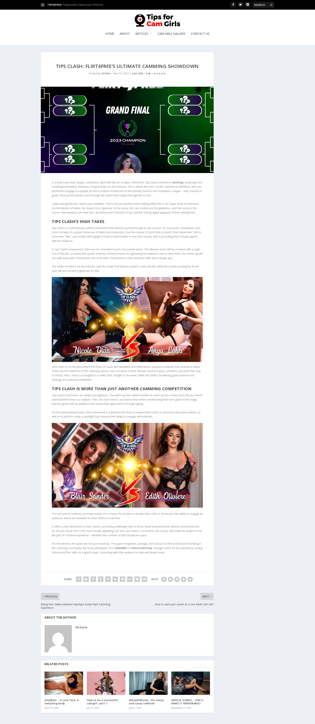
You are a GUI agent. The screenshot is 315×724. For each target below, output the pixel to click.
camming (177, 182)
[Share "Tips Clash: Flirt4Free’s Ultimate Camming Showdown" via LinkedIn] (115, 579)
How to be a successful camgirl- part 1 (102, 701)
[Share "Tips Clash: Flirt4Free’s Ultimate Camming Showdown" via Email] (137, 579)
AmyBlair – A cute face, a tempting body (61, 701)
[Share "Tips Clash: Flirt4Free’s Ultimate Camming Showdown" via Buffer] (122, 579)
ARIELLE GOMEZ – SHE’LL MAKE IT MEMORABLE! (187, 701)
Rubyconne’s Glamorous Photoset (83, 4)
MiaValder (121, 548)
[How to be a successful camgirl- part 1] (106, 683)
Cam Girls (137, 73)
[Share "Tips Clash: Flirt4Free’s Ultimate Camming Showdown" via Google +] (93, 579)
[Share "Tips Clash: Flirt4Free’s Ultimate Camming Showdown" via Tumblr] (100, 579)
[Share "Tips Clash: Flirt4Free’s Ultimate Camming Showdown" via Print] (144, 579)
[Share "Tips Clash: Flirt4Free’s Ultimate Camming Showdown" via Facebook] (78, 579)
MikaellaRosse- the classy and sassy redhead (146, 701)
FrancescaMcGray (141, 548)
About (125, 34)
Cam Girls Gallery (171, 34)
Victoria (106, 73)
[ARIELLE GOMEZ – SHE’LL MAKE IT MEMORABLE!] (190, 683)
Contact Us (200, 34)
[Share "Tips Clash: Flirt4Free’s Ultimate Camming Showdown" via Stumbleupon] (129, 579)
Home (110, 34)
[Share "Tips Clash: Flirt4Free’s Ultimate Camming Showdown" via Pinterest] (108, 579)
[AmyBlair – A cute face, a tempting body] (63, 683)
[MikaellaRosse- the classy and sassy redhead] (148, 683)
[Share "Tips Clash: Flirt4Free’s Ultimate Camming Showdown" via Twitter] (86, 579)
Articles (141, 34)
